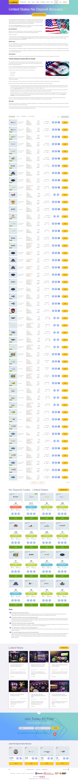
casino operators (17, 25)
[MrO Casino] (13, 296)
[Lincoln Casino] (13, 180)
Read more (12, 676)
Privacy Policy (12, 773)
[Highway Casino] (13, 194)
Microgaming (24, 38)
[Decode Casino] (13, 441)
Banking (37, 2)
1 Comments (21, 143)
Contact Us (23, 773)
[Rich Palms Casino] (13, 216)
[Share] (12, 513)
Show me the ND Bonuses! (39, 14)
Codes (29, 2)
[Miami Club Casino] (13, 209)
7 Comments (21, 165)
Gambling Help (44, 769)
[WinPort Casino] (13, 144)
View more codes (63, 489)
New (18, 116)
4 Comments (21, 317)
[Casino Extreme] (13, 122)
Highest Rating (65, 116)
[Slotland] (13, 136)
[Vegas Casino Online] (13, 433)
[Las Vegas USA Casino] (13, 426)
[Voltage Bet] (13, 332)
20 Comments (21, 136)
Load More (34, 482)
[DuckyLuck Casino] (13, 419)
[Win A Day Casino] (13, 165)
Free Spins (31, 116)
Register (64, 2)
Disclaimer (18, 773)
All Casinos (38, 769)
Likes (20, 123)
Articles (48, 2)
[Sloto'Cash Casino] (13, 354)
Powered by (65, 769)
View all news (64, 647)
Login (60, 2)
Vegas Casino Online (18, 88)
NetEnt (29, 38)
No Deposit (12, 116)
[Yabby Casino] (13, 318)
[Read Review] (56, 122)
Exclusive (24, 116)
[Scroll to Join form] (39, 712)
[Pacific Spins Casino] (13, 390)
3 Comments (21, 150)
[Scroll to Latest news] (39, 643)
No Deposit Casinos (30, 769)
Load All (41, 482)
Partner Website (36, 776)
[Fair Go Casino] (13, 383)
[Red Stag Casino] (13, 310)
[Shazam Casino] (13, 158)
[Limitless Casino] (13, 187)
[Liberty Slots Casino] (13, 173)
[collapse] (56, 2)
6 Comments (21, 129)
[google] (54, 734)
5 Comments (21, 172)
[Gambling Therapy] (62, 773)
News (52, 2)
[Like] (53, 122)
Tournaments (42, 2)
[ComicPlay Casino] (13, 202)
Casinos (33, 2)
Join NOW (55, 728)
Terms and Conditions (30, 773)
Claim (16, 518)
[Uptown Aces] (13, 361)
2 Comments (21, 353)
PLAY (65, 122)
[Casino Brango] (13, 151)
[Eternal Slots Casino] (13, 325)
